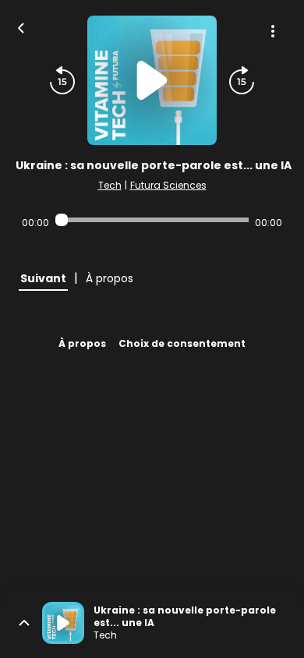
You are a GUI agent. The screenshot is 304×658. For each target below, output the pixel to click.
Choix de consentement (182, 343)
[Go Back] (21, 26)
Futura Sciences (168, 185)
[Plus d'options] (272, 31)
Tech (110, 185)
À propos (82, 343)
